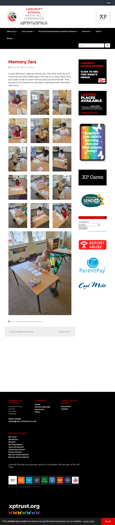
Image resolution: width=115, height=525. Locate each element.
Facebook (66, 406)
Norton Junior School (18, 457)
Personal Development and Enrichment (57, 31)
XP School (13, 439)
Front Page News (18, 321)
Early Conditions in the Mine (20, 332)
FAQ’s (37, 412)
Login (108, 3)
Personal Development (33, 321)
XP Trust (12, 437)
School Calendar (42, 407)
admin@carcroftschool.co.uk (22, 421)
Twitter (64, 409)
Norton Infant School (18, 455)
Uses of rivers (65, 332)
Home (37, 404)
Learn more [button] (88, 521)
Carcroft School (34, 10)
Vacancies (39, 409)
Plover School (15, 452)
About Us (11, 31)
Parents (86, 31)
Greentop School (16, 450)
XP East (11, 442)
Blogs (10, 38)
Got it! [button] (108, 521)
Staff (98, 31)
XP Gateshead (15, 444)
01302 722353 (14, 419)
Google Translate (101, 231)
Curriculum (27, 31)
